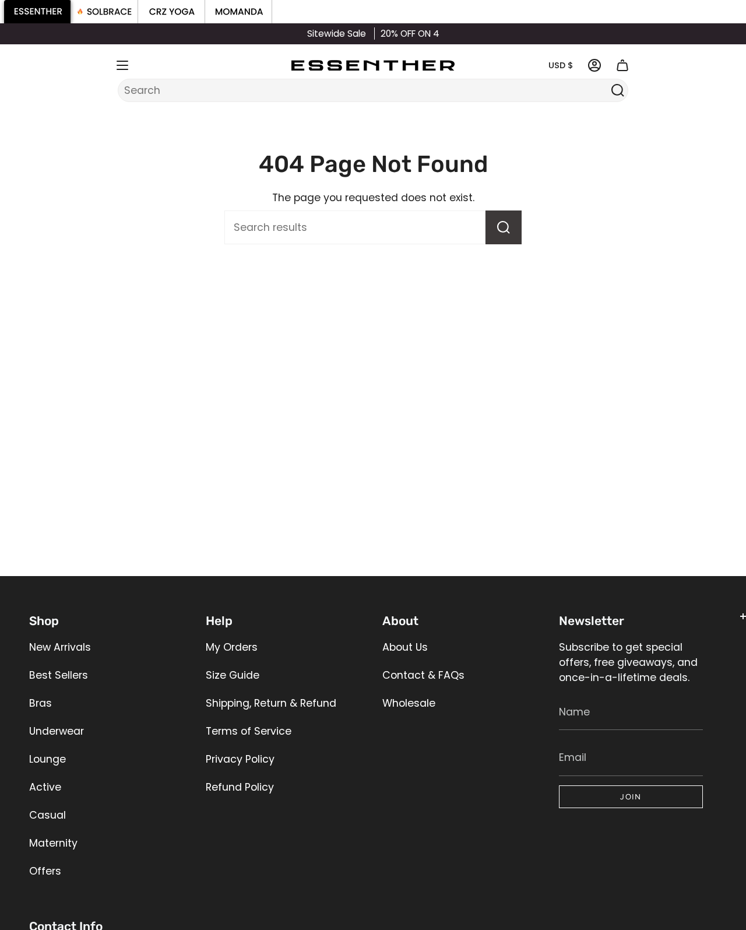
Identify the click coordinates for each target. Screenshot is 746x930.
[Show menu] (122, 65)
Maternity (53, 843)
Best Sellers (58, 675)
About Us (405, 647)
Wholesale (408, 703)
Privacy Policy (240, 759)
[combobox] (365, 90)
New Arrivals (60, 647)
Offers (45, 871)
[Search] (617, 90)
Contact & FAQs (423, 675)
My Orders (232, 647)
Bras (40, 703)
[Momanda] (238, 11)
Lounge (47, 759)
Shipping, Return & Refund (271, 703)
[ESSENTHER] (37, 11)
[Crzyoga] (171, 11)
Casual (47, 815)
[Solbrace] (104, 11)
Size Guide (232, 675)
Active (45, 787)
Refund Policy (240, 787)
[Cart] (622, 65)
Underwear (56, 731)
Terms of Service (248, 731)
